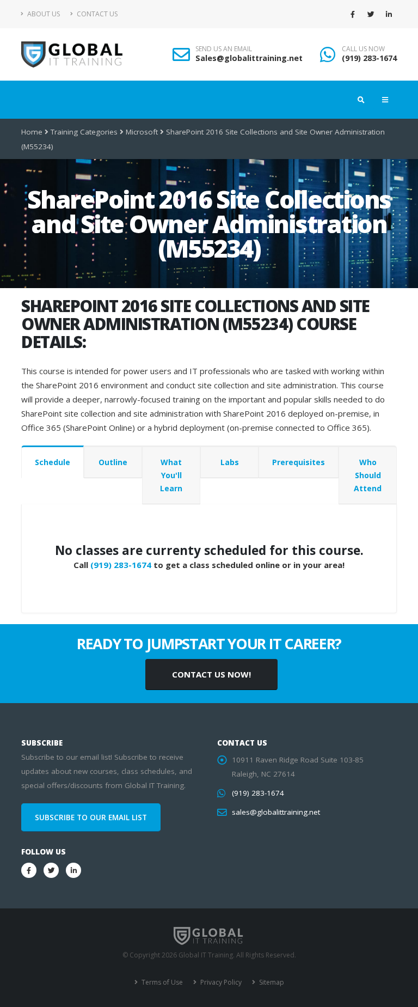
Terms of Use (161, 982)
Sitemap (270, 982)
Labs (229, 462)
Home (31, 132)
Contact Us (96, 14)
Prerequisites (298, 462)
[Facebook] (352, 14)
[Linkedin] (388, 14)
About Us (43, 14)
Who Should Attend (368, 475)
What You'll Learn (171, 475)
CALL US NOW (363, 49)
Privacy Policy (220, 982)
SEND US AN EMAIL (223, 49)
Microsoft (142, 132)
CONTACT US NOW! (211, 674)
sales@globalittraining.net (276, 812)
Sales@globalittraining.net (249, 58)
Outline (113, 462)
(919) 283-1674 (369, 58)
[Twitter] (370, 14)
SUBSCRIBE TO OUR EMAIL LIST (91, 817)
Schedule (52, 462)
